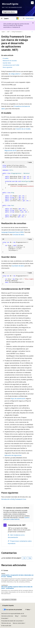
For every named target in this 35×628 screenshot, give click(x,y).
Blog (16, 616)
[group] (17, 192)
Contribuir (24, 616)
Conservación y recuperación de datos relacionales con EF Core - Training (17, 575)
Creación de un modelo (23, 129)
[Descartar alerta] (32, 2)
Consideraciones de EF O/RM (11, 65)
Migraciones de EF (10, 150)
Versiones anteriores (7, 616)
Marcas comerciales (18, 623)
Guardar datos (7, 63)
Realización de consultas (10, 60)
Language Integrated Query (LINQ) (12, 232)
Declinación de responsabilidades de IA (12, 613)
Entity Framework (17, 31)
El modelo (5, 58)
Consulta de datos (18, 234)
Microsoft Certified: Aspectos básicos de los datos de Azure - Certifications (16, 587)
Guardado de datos (18, 266)
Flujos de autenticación (18, 398)
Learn (3, 31)
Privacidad (4, 618)
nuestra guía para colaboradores (16, 518)
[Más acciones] (32, 31)
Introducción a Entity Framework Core (13, 499)
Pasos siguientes (7, 67)
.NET (8, 31)
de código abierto (14, 74)
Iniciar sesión (30, 18)
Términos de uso (6, 623)
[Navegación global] (1, 18)
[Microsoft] (17, 18)
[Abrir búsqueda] (23, 18)
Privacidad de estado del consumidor (12, 621)
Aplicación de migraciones (13, 455)
